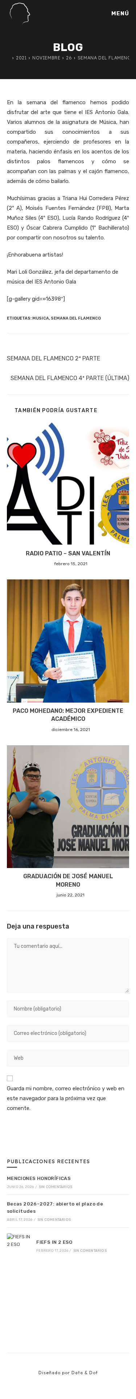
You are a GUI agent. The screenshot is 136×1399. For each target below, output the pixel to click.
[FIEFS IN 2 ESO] (19, 1245)
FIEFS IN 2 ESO (54, 1242)
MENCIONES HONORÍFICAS (39, 1178)
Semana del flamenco (76, 318)
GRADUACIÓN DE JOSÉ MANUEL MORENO (68, 880)
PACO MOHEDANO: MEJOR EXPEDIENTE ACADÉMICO (68, 714)
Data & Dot (84, 1372)
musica (40, 318)
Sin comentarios (55, 1187)
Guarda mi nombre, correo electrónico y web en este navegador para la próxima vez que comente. (65, 1098)
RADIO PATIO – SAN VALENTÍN (68, 553)
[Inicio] (9, 57)
